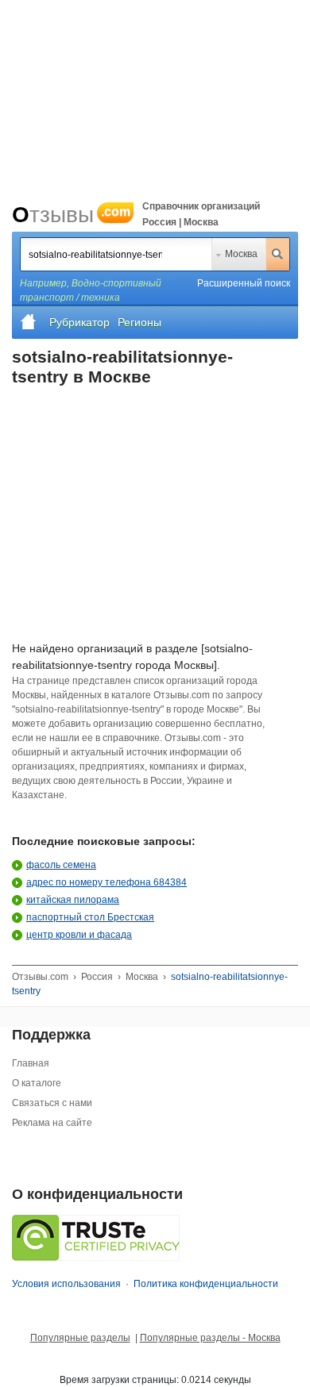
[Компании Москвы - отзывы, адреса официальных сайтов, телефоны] (28, 322)
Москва (241, 253)
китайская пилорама (72, 899)
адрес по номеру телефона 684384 (106, 882)
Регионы (139, 322)
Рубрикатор (79, 322)
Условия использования (66, 1283)
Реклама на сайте (52, 1122)
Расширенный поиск (243, 283)
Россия (97, 976)
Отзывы (71, 214)
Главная (30, 1063)
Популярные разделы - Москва (210, 1337)
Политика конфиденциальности (206, 1283)
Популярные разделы (80, 1337)
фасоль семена (61, 864)
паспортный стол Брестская (90, 917)
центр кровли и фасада (79, 934)
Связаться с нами (52, 1102)
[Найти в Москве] (277, 254)
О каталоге (36, 1083)
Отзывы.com (40, 976)
